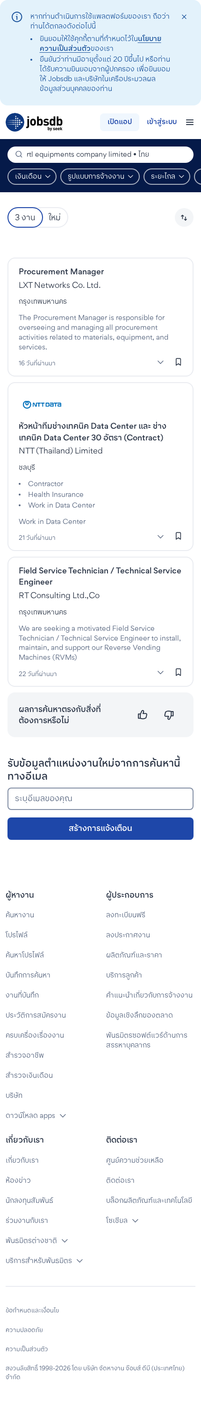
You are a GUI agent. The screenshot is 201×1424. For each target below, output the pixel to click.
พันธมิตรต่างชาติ (31, 1240)
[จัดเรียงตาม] (184, 217)
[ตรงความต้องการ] (142, 715)
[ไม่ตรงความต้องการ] (169, 715)
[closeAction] (184, 17)
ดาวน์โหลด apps (30, 1115)
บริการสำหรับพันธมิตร (39, 1260)
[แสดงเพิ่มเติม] (160, 362)
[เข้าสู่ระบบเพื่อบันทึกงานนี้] (178, 361)
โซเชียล (117, 1220)
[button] (184, 217)
